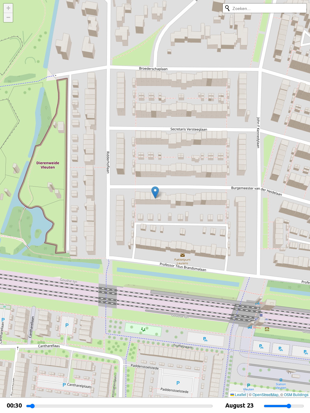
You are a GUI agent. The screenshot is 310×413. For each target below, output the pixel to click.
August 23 (239, 405)
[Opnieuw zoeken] (227, 8)
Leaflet (240, 394)
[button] (155, 192)
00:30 (14, 405)
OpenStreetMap (265, 394)
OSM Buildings (296, 394)
